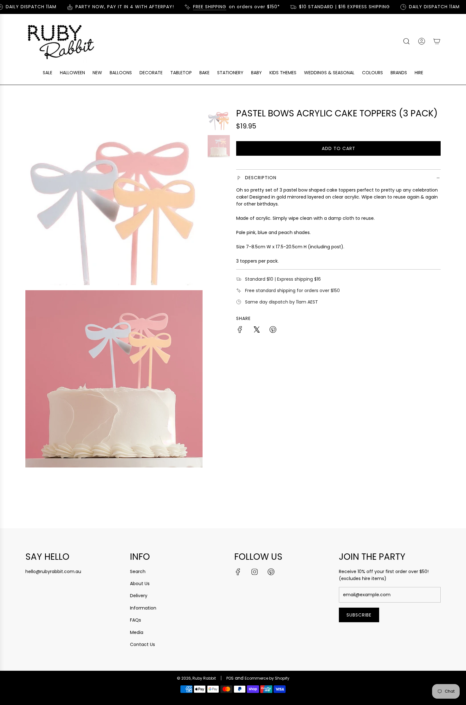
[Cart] (436, 41)
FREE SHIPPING (203, 7)
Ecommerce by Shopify (267, 678)
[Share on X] (256, 330)
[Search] (406, 41)
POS (230, 678)
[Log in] (421, 41)
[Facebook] (238, 571)
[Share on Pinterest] (273, 330)
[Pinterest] (271, 571)
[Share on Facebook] (240, 330)
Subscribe (359, 615)
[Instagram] (254, 571)
